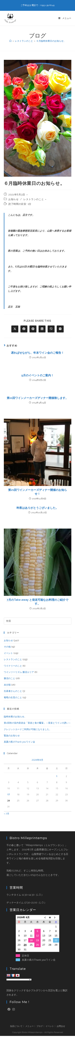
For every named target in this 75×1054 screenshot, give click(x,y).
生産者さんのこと (13, 691)
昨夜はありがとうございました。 (37, 507)
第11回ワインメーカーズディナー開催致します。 (37, 398)
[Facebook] (9, 1009)
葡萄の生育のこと (13, 697)
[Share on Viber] (51, 328)
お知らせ (13, 199)
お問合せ (61, 1026)
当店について (16, 1026)
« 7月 (6, 813)
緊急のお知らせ (12, 735)
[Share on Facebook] (23, 328)
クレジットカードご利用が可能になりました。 (27, 729)
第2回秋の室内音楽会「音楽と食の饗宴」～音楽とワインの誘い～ (37, 723)
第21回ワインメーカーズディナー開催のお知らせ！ (37, 491)
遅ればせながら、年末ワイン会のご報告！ (37, 352)
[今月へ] (50, 917)
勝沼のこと (9, 678)
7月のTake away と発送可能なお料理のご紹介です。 (37, 601)
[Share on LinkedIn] (42, 328)
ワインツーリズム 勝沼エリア (19, 672)
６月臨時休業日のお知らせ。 (51, 41)
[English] (8, 975)
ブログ (39, 1026)
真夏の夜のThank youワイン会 (19, 742)
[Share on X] (14, 328)
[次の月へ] (56, 917)
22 (56, 940)
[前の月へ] (44, 917)
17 (8, 794)
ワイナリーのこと (13, 666)
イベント (8, 653)
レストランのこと (33, 199)
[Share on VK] (60, 328)
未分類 (7, 684)
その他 (7, 646)
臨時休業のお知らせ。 (15, 716)
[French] (13, 975)
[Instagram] (13, 1009)
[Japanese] (18, 975)
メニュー (29, 1026)
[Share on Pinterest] (32, 328)
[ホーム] (10, 41)
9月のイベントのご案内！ (37, 375)
